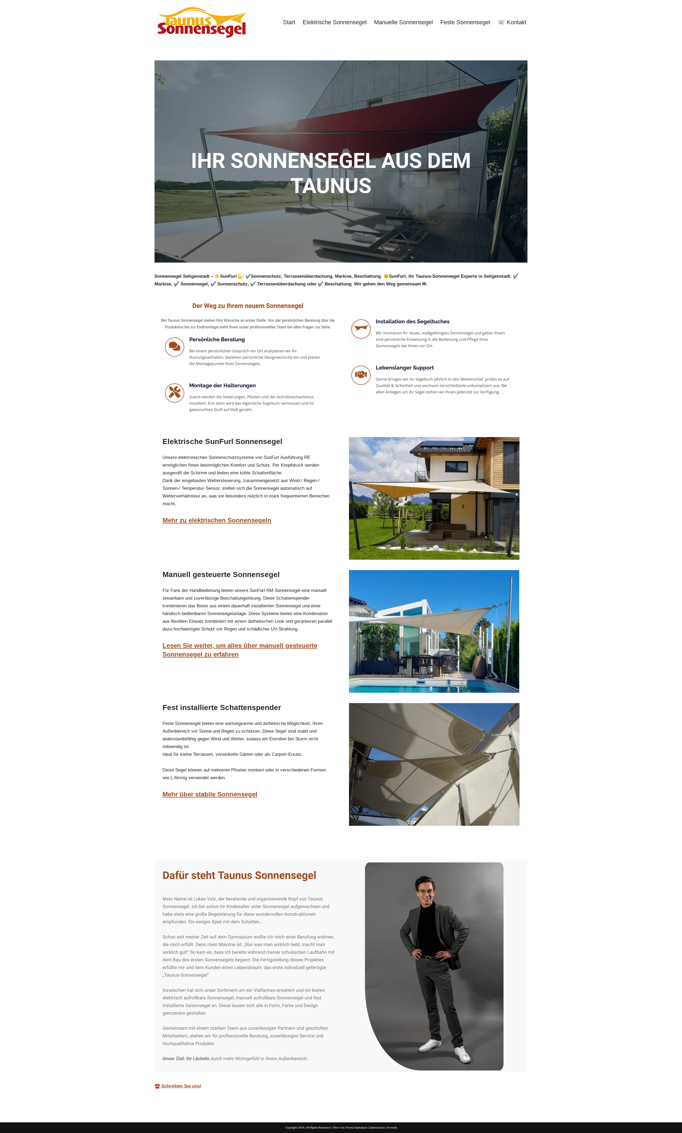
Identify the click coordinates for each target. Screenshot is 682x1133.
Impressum (360, 1127)
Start (289, 22)
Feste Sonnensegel (465, 22)
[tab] (193, 848)
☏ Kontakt (512, 22)
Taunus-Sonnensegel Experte (193, 847)
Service (252, 847)
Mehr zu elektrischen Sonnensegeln (217, 520)
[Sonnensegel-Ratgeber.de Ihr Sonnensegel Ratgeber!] (201, 22)
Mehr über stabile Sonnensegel (210, 794)
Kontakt (392, 1127)
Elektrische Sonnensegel (335, 22)
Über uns (338, 1127)
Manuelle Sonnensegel (403, 22)
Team (349, 1127)
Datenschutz (377, 1127)
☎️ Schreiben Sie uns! (178, 1086)
